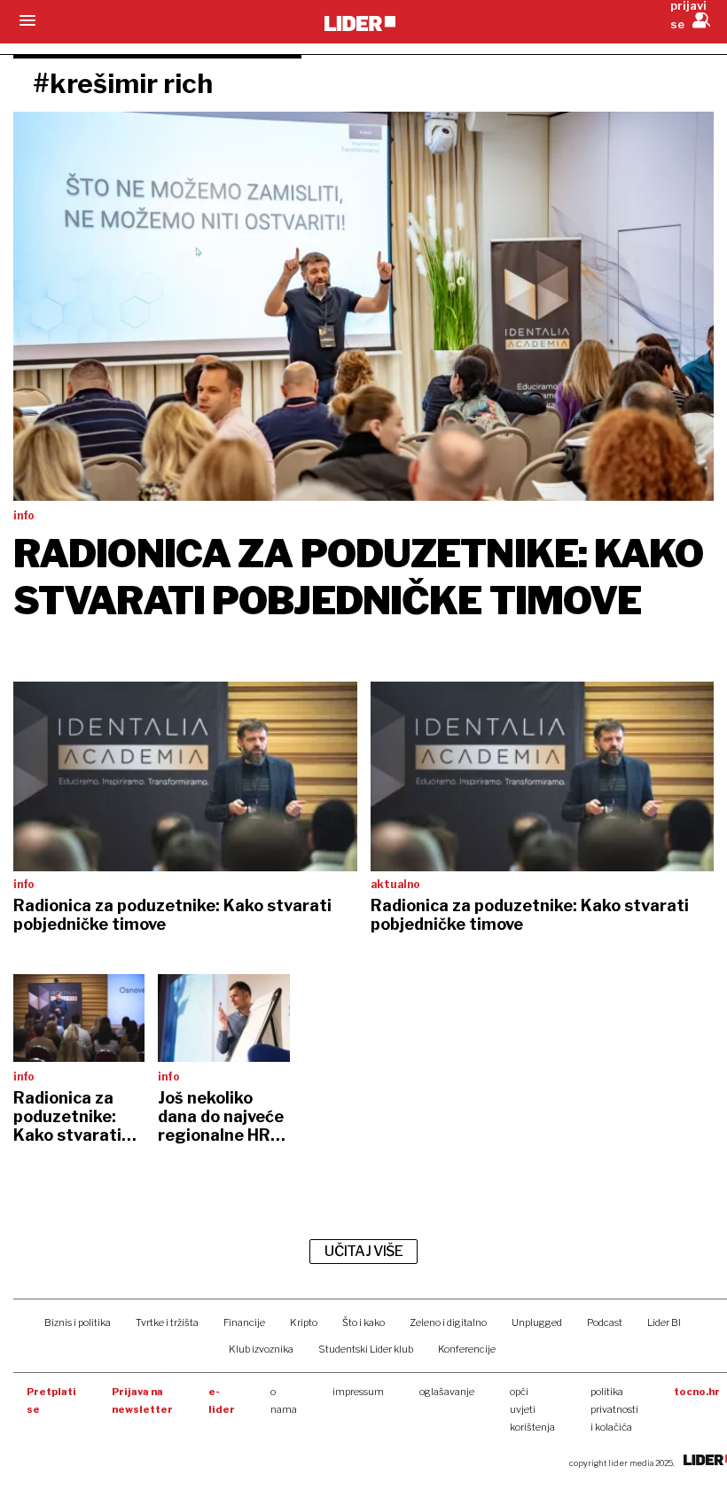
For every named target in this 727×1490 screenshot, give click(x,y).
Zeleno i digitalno (448, 1322)
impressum (358, 1391)
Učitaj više (363, 1251)
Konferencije (467, 1349)
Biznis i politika (77, 1322)
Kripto (303, 1322)
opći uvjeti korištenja (532, 1409)
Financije (244, 1322)
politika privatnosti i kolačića (614, 1409)
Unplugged (537, 1322)
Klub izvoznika (261, 1349)
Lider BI (664, 1322)
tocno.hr (697, 1391)
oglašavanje (446, 1391)
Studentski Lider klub (365, 1349)
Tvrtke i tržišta (167, 1322)
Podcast (604, 1322)
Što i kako (363, 1322)
